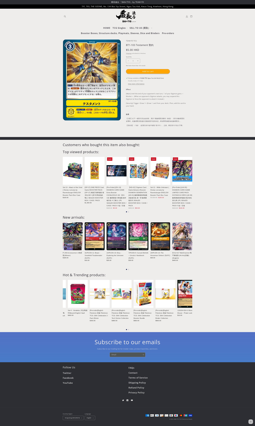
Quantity (129, 57)
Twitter (67, 372)
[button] (65, 16)
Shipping (128, 53)
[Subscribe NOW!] (143, 354)
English (89, 418)
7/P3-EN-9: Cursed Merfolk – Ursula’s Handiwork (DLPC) (138, 255)
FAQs (131, 367)
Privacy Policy (136, 392)
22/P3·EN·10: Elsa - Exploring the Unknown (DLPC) (115, 255)
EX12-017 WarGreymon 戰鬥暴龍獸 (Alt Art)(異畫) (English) (182, 255)
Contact (132, 372)
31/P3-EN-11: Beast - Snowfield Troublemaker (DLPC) (93, 255)
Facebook (68, 377)
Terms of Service (138, 377)
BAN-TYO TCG (177, 419)
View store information (136, 84)
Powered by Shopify (187, 419)
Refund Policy (136, 387)
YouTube (68, 382)
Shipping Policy (137, 382)
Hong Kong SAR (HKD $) (72, 418)
